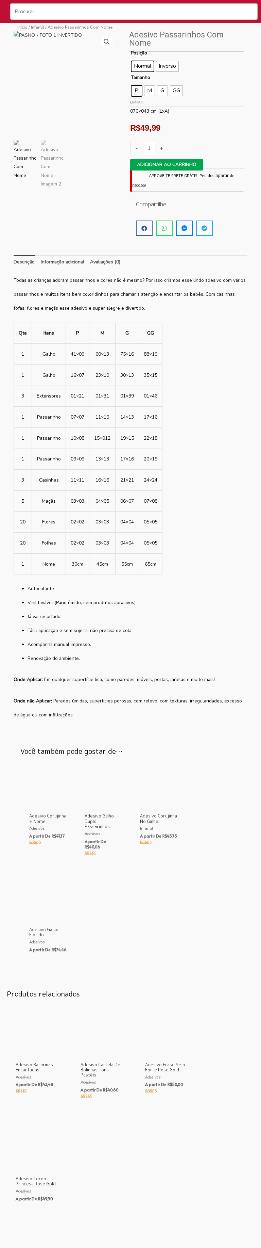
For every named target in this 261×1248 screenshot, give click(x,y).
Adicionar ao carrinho (166, 164)
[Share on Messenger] (184, 228)
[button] (107, 42)
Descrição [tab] (24, 262)
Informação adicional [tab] (62, 262)
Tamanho (140, 77)
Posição (139, 53)
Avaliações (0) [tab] (105, 262)
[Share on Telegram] (204, 228)
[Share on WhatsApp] (164, 228)
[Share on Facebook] (144, 228)
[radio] (143, 66)
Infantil (37, 27)
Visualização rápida (48, 804)
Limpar (136, 102)
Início (22, 27)
